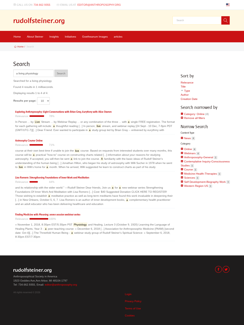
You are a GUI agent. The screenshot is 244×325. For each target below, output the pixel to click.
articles (118, 36)
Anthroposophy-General (198, 157)
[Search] (225, 20)
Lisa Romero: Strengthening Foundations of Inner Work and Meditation (52, 177)
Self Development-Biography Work (204, 181)
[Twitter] (226, 270)
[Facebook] (218, 270)
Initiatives (70, 36)
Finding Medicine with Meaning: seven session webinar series (47, 214)
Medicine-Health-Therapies (200, 173)
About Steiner (35, 36)
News (187, 138)
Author (185, 94)
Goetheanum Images (95, 36)
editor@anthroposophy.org (99, 4)
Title (183, 86)
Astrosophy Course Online (29, 140)
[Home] (39, 21)
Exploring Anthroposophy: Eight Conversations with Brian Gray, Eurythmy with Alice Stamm (63, 111)
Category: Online (194, 114)
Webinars (189, 153)
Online (188, 149)
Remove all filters (194, 118)
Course (188, 169)
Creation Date (189, 98)
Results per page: (24, 100)
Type (187, 90)
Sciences (189, 177)
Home (17, 36)
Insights (54, 36)
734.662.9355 (42, 4)
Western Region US (196, 185)
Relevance (187, 82)
